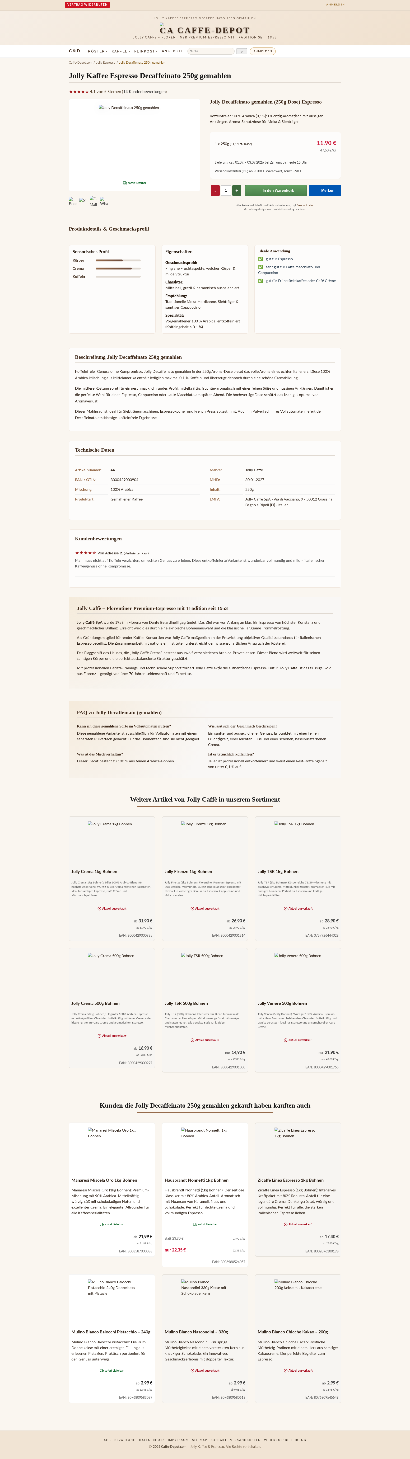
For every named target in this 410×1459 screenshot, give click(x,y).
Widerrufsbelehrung (285, 1440)
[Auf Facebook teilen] (72, 202)
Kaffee (121, 51)
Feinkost (146, 51)
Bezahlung (125, 1440)
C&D (74, 50)
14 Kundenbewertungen (144, 92)
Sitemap (199, 1440)
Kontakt (219, 1440)
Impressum (178, 1440)
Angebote (173, 51)
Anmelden (262, 51)
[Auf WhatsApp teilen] (104, 202)
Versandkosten (305, 205)
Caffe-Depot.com (80, 62)
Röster (98, 51)
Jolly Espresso (105, 62)
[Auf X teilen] (83, 202)
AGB (107, 1440)
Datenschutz (152, 1440)
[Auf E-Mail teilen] (93, 202)
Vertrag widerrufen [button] (87, 4)
